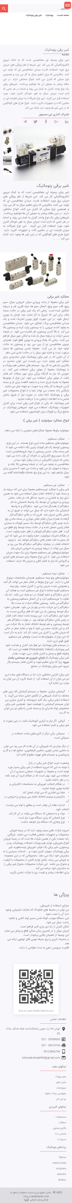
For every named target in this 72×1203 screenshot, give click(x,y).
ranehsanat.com (40, 1196)
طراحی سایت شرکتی (39, 1200)
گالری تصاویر (59, 1128)
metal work (58, 1163)
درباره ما (61, 1139)
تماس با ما (60, 1134)
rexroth (61, 1174)
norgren (60, 1169)
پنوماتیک (60, 1088)
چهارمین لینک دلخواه (55, 1094)
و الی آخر (60, 1099)
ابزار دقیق (60, 1082)
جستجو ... (63, 9)
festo (62, 1157)
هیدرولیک (60, 1077)
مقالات (62, 1123)
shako (61, 1180)
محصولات (60, 1117)
